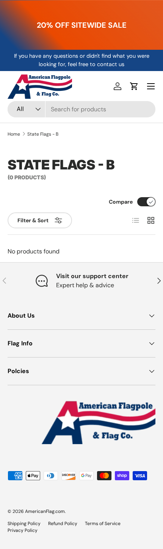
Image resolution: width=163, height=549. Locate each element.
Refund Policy (62, 524)
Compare (121, 201)
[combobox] (81, 109)
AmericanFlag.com (45, 511)
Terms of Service (103, 524)
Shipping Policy (24, 524)
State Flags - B (42, 134)
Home (14, 134)
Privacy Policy (23, 530)
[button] (134, 86)
